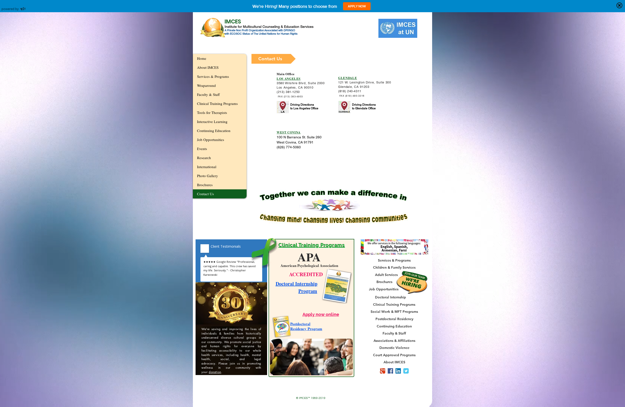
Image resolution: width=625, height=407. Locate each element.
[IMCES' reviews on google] (382, 371)
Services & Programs (213, 76)
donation (215, 372)
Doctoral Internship (296, 283)
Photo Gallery (207, 175)
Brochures (205, 184)
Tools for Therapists (212, 112)
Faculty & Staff (208, 94)
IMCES (233, 21)
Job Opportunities (210, 139)
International (206, 166)
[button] (273, 59)
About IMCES (208, 67)
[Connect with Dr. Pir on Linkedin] (398, 371)
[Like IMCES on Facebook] (390, 371)
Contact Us (205, 193)
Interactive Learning (212, 121)
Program (307, 291)
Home (201, 58)
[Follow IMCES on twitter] (406, 371)
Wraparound (206, 85)
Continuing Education (213, 130)
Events (202, 148)
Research (204, 157)
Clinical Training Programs (217, 103)
